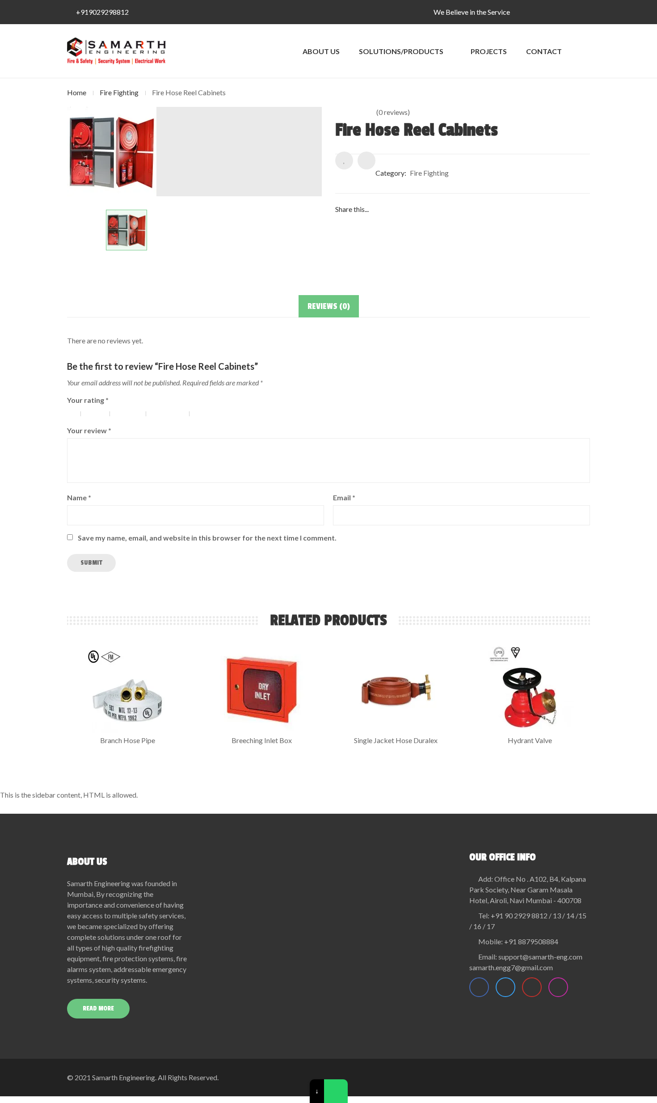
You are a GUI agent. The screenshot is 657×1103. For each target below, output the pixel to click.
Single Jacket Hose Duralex (396, 740)
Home (76, 92)
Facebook (479, 987)
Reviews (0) (328, 306)
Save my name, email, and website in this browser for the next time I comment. (207, 537)
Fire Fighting (119, 92)
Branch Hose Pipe (127, 740)
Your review (89, 430)
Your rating (88, 400)
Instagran (558, 987)
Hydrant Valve (530, 740)
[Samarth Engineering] (116, 51)
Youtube (532, 987)
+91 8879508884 (531, 941)
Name (79, 497)
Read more (98, 1008)
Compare (366, 160)
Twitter (505, 987)
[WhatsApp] (336, 1091)
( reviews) (393, 112)
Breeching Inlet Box (262, 740)
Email (344, 497)
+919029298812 (102, 12)
